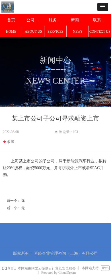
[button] (102, 7)
